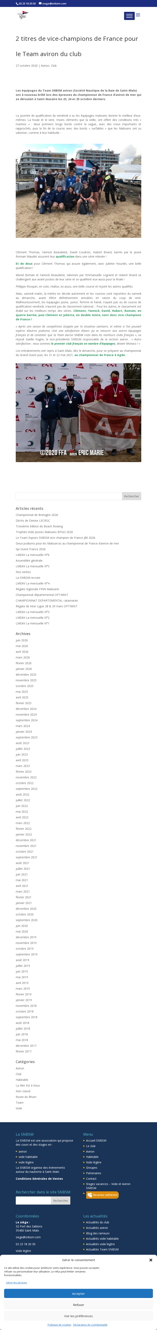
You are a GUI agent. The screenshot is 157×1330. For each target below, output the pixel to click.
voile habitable (28, 1141)
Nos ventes (23, 557)
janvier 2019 (24, 985)
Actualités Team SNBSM (102, 1234)
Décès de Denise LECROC (33, 505)
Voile (19, 1093)
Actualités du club (97, 1207)
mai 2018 (22, 1025)
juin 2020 (22, 910)
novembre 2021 (26, 830)
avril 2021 (22, 870)
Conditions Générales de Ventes (39, 1163)
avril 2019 (22, 967)
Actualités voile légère (100, 1228)
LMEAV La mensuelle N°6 (32, 539)
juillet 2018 (23, 1013)
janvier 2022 (24, 819)
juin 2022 (22, 790)
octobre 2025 (25, 671)
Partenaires (93, 1158)
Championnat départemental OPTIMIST (42, 579)
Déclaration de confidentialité (90, 1325)
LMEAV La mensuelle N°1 (32, 608)
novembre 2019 (26, 927)
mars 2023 (23, 750)
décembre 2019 (26, 922)
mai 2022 (22, 796)
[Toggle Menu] (129, 16)
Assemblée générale (29, 545)
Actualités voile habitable (102, 1223)
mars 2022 (23, 808)
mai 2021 (22, 865)
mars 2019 (23, 973)
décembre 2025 (26, 659)
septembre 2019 (26, 939)
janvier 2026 (24, 653)
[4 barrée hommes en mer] (78, 446)
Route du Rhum (26, 1081)
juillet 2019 (23, 950)
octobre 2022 (25, 768)
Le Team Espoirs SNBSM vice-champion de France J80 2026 (55, 522)
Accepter (78, 1293)
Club (54, 65)
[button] (151, 1260)
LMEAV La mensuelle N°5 (32, 551)
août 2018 (22, 1007)
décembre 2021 (26, 825)
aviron (23, 1136)
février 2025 (23, 688)
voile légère (26, 1147)
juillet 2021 (23, 853)
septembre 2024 (26, 705)
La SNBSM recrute (28, 562)
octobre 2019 (25, 933)
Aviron (45, 65)
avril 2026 (22, 636)
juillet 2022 (23, 785)
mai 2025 (22, 676)
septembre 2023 (26, 722)
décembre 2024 (26, 693)
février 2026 (23, 648)
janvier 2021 (24, 888)
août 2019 (22, 945)
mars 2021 (23, 876)
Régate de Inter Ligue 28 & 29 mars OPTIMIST (46, 591)
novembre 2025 (26, 665)
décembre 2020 (26, 893)
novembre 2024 (26, 699)
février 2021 (23, 882)
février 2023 (23, 756)
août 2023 (22, 728)
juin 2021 (22, 859)
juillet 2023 (23, 733)
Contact (91, 1163)
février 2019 (23, 979)
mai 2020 (22, 916)
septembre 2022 (26, 773)
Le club (90, 1130)
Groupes (91, 1152)
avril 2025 (22, 682)
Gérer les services (16, 1282)
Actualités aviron (97, 1212)
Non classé (23, 1076)
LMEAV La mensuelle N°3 (32, 597)
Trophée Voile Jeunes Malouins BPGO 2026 (44, 517)
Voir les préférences (78, 1316)
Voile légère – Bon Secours (35, 1242)
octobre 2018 (25, 996)
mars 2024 (23, 711)
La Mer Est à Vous (28, 1070)
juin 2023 (22, 739)
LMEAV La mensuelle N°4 (32, 568)
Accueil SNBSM (96, 1125)
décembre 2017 (26, 1030)
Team (20, 1087)
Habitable (22, 1064)
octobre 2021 (25, 836)
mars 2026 (23, 642)
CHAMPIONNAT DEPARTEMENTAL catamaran (47, 585)
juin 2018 (22, 1019)
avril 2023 (22, 745)
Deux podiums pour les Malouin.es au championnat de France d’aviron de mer (67, 528)
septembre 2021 (26, 842)
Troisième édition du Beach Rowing (39, 511)
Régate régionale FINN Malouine (37, 574)
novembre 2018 (26, 990)
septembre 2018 (26, 1002)
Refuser (78, 1305)
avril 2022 (22, 802)
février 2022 (23, 813)
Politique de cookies (59, 1325)
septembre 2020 (26, 905)
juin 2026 (22, 625)
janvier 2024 (24, 716)
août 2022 (22, 779)
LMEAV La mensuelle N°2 (32, 602)
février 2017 (23, 1036)
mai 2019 (22, 962)
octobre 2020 (25, 899)
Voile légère (93, 1147)
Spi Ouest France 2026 (31, 534)
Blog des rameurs (98, 1218)
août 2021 (22, 848)
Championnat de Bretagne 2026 (37, 499)
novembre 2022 (26, 762)
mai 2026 (22, 631)
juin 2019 (22, 956)
